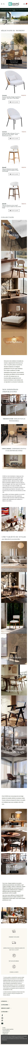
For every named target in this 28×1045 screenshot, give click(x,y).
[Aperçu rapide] (26, 73)
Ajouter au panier (14, 102)
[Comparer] (26, 71)
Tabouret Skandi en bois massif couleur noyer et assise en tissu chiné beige (11, 206)
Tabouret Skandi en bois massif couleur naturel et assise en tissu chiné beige (10, 170)
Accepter (4, 1042)
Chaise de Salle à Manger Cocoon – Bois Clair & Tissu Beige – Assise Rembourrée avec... (11, 134)
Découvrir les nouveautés (4, 19)
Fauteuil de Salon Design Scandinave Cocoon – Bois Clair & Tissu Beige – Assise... (11, 98)
